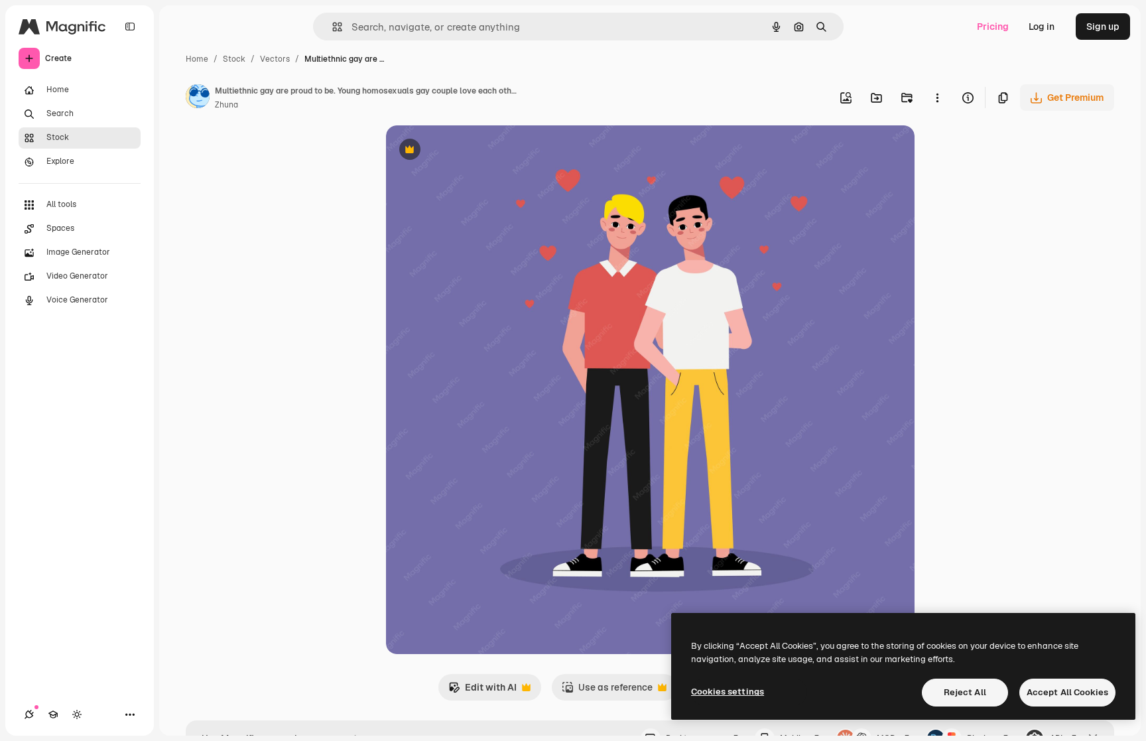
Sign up (1102, 27)
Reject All (965, 692)
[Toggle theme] (77, 714)
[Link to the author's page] (198, 98)
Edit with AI (482, 691)
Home (197, 59)
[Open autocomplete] (332, 27)
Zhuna (226, 105)
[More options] (937, 97)
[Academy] (53, 714)
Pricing (993, 27)
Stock (234, 59)
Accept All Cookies (1067, 692)
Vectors (275, 59)
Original (470, 151)
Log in (1041, 27)
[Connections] (29, 714)
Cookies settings (727, 691)
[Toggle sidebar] (130, 26)
